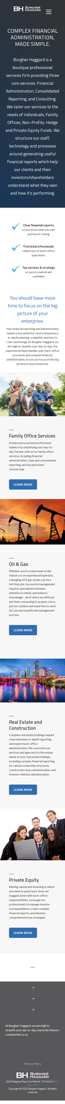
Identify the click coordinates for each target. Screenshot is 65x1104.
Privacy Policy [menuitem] (32, 1063)
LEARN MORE (23, 484)
